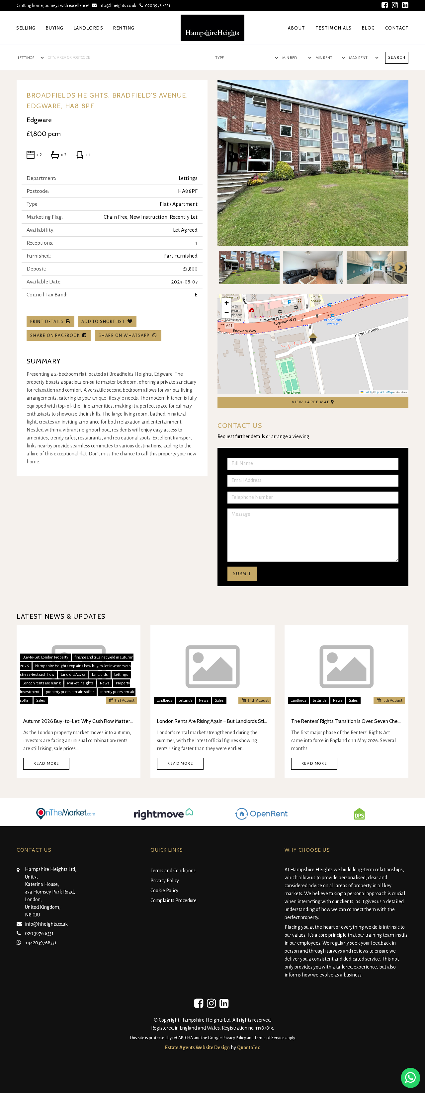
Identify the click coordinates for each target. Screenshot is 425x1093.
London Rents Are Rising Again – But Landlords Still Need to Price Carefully (212, 721)
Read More (46, 763)
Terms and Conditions (173, 870)
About (296, 28)
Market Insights (80, 683)
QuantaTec (248, 1047)
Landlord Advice (73, 674)
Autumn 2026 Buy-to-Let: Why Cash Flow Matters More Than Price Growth (78, 721)
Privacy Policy (164, 880)
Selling (26, 28)
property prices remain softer (70, 692)
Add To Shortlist (103, 321)
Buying (55, 28)
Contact (397, 28)
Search (397, 57)
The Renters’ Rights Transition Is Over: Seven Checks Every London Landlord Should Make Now (346, 721)
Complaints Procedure (173, 900)
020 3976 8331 (156, 5)
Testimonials (333, 28)
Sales (40, 700)
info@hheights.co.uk (117, 5)
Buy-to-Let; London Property (45, 657)
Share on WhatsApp (125, 335)
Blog (368, 28)
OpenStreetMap (384, 392)
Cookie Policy (164, 890)
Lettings (121, 674)
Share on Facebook (56, 335)
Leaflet (367, 392)
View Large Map (311, 402)
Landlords (89, 28)
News (105, 683)
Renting (124, 28)
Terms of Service (269, 1038)
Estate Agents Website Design (197, 1047)
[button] (312, 338)
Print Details (46, 321)
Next (396, 163)
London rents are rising (42, 683)
